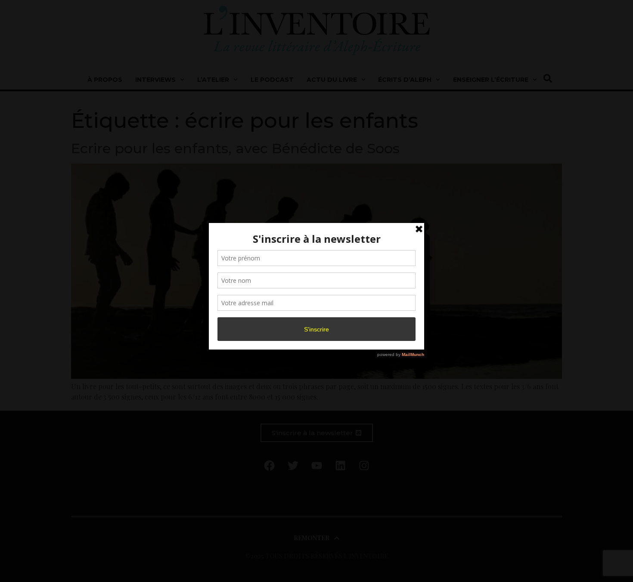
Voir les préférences (386, 317)
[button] (416, 245)
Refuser (315, 317)
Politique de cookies (312, 337)
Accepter (245, 317)
